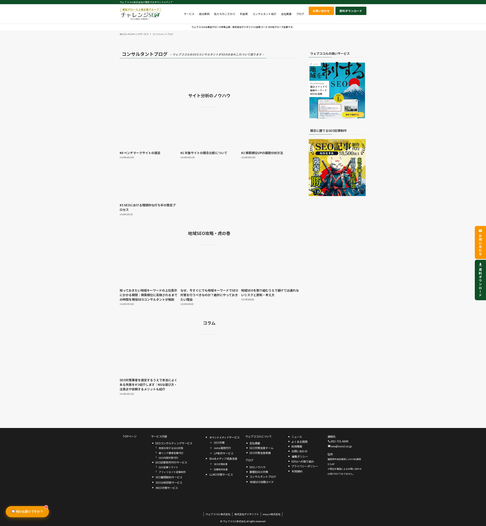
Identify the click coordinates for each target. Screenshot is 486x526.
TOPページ (129, 436)
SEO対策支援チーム (261, 448)
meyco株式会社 (271, 514)
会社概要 (254, 443)
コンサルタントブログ (262, 477)
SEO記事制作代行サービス (171, 462)
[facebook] (334, 2)
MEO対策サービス (167, 488)
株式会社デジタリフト (246, 514)
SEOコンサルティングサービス (173, 443)
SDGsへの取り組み (302, 461)
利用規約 (297, 471)
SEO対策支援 (220, 464)
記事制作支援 (221, 469)
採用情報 (296, 446)
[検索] (363, 2)
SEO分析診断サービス (169, 482)
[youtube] (349, 2)
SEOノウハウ (257, 467)
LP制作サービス (223, 453)
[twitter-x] (339, 2)
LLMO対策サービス (221, 474)
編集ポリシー (300, 456)
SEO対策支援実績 (260, 453)
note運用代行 (222, 448)
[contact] (359, 2)
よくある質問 (299, 442)
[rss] (354, 2)
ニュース (296, 437)
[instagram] (344, 2)
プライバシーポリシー (304, 466)
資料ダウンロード (480, 282)
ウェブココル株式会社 (218, 514)
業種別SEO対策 (258, 472)
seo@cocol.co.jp (341, 446)
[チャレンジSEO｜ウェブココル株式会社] (140, 14)
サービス (224, 437)
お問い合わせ (480, 245)
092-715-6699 (339, 441)
